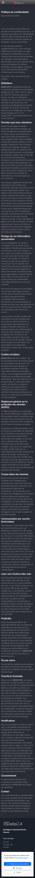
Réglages (19, 868)
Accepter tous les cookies (19, 864)
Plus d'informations (21, 858)
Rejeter (18, 872)
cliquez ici (12, 79)
